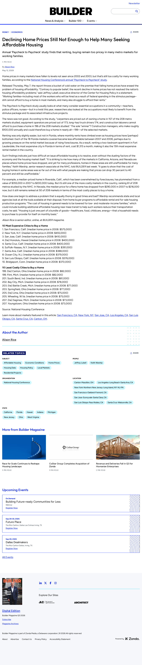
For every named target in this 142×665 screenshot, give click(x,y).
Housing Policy (26, 368)
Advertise (15, 639)
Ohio (21, 417)
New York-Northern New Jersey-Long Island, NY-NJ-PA (99, 387)
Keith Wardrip (96, 363)
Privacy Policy (41, 639)
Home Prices (54, 363)
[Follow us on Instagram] (55, 583)
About (4, 639)
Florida (19, 412)
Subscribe (6, 619)
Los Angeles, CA (119, 315)
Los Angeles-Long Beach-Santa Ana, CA (115, 382)
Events (91, 20)
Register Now (12, 508)
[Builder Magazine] (71, 11)
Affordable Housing (12, 363)
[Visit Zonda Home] (127, 639)
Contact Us (27, 639)
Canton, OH (40, 318)
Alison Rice (9, 67)
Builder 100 (75, 20)
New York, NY (85, 315)
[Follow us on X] (45, 583)
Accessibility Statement (60, 639)
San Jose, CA (102, 315)
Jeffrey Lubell (80, 363)
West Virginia (33, 417)
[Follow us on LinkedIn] (40, 583)
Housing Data (10, 368)
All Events (7, 557)
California (8, 412)
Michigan (52, 412)
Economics (17, 32)
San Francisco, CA (67, 315)
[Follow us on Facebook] (50, 583)
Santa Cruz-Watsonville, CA (120, 402)
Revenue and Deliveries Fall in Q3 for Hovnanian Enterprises (114, 465)
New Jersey (9, 417)
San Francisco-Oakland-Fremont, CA (90, 392)
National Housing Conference (17, 382)
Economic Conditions (34, 363)
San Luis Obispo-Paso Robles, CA (88, 402)
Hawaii (30, 412)
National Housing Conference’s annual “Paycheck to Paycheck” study (69, 79)
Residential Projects (12, 373)
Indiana (40, 412)
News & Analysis (54, 20)
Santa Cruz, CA (24, 318)
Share (136, 32)
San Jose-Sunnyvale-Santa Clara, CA (90, 397)
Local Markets (44, 368)
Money (5, 32)
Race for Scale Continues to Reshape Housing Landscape (20, 465)
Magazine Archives (10, 623)
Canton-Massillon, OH (83, 382)
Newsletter (134, 3)
